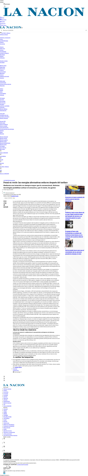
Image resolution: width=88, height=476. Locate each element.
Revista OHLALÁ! (4, 137)
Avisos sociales (3, 126)
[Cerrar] (22, 28)
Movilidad (2, 54)
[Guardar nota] (4, 201)
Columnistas (3, 82)
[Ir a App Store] (7, 458)
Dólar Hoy (2, 48)
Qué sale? (2, 113)
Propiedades (3, 51)
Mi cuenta (4, 25)
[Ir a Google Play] (7, 455)
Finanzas (15, 369)
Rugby (1, 90)
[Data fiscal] (4, 473)
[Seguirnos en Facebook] (4, 439)
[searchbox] (43, 30)
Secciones (4, 19)
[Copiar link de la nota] (4, 205)
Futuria (1, 47)
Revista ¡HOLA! (3, 138)
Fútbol (1, 89)
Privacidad (25, 464)
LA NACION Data (4, 41)
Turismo (2, 99)
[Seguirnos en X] (4, 443)
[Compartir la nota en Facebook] (4, 207)
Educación (2, 68)
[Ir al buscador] (4, 6)
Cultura (2, 70)
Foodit (3, 21)
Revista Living (3, 141)
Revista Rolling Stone (5, 143)
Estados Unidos (4, 61)
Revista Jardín (3, 144)
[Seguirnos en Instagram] (4, 447)
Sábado (2, 130)
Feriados (2, 104)
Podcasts (2, 107)
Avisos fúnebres (4, 124)
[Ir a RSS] (4, 451)
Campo (1, 50)
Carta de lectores (4, 127)
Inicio (3, 17)
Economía (12, 180)
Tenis (1, 92)
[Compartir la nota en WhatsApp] (6, 203)
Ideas (1, 132)
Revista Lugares (4, 140)
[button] (44, 100)
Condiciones (20, 464)
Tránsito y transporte (5, 37)
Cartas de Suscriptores (5, 84)
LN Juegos (2, 98)
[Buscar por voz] (86, 30)
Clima (1, 39)
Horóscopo (2, 102)
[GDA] (7, 469)
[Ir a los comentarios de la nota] (6, 201)
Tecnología (2, 101)
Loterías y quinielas (4, 106)
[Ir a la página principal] (44, 16)
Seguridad (2, 67)
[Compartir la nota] (4, 203)
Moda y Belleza (3, 109)
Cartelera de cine (4, 115)
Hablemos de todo (4, 76)
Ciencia (1, 75)
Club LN (3, 23)
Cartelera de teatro (4, 116)
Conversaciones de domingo (7, 129)
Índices (1, 56)
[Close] (4, 376)
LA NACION (6, 180)
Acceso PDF (3, 121)
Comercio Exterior (4, 53)
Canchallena (3, 93)
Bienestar (2, 73)
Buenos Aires (3, 65)
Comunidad (3, 71)
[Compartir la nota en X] (6, 207)
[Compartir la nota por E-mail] (7, 207)
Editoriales (2, 81)
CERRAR (1, 0)
